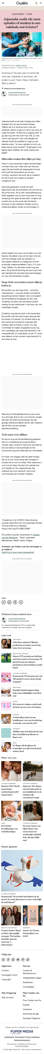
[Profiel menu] (36, 3)
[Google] (3, 959)
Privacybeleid (20, 1037)
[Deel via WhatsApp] (9, 602)
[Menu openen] (3, 3)
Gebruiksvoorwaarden (22, 1040)
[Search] (40, 3)
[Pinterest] (23, 959)
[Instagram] (13, 959)
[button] (33, 1037)
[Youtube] (18, 959)
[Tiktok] (27, 959)
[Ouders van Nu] (22, 3)
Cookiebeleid (9, 1037)
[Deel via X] (21, 602)
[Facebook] (8, 959)
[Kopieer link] (4, 602)
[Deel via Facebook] (15, 602)
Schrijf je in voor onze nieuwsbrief (18, 552)
